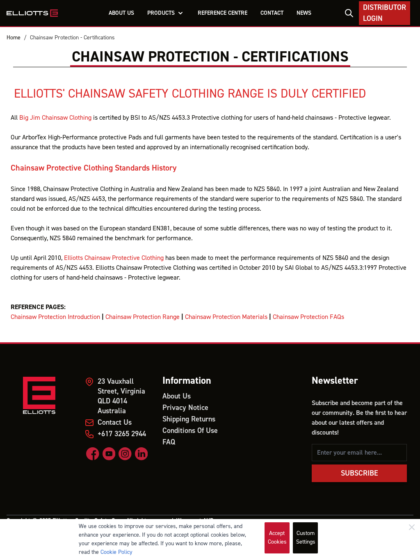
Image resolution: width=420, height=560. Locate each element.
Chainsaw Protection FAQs (308, 317)
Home (14, 37)
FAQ (168, 442)
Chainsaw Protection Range (142, 317)
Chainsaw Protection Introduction (55, 317)
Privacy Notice (185, 407)
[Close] (412, 527)
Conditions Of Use (190, 430)
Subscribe (359, 473)
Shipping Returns (188, 419)
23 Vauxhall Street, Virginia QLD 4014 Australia (121, 396)
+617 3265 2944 (122, 434)
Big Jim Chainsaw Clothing (55, 118)
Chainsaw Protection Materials (226, 317)
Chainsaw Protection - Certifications (72, 37)
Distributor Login (384, 13)
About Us (176, 396)
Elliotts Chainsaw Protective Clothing (114, 258)
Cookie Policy (116, 552)
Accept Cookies (277, 538)
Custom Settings (305, 538)
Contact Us (115, 422)
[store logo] (32, 13)
